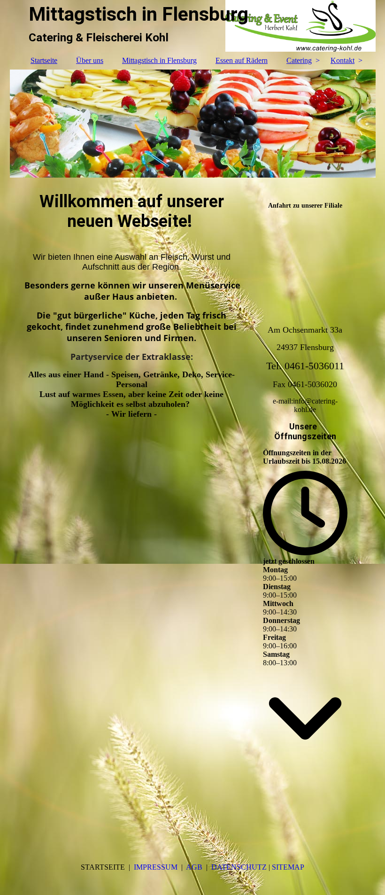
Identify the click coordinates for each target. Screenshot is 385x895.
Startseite (44, 60)
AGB (194, 867)
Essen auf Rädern (242, 60)
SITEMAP (288, 867)
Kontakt (342, 60)
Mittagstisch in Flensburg (159, 60)
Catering (299, 60)
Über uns (89, 60)
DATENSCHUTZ (240, 867)
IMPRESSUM (154, 867)
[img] (193, 124)
